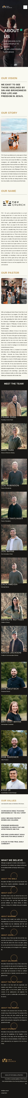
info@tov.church (5, 1090)
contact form (4, 1093)
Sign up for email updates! (14, 1075)
